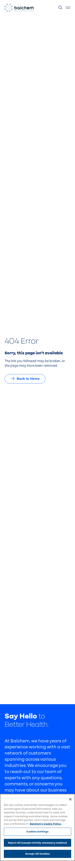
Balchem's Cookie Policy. (45, 823)
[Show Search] (60, 7)
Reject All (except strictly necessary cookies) (37, 842)
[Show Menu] (68, 7)
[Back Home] (19, 8)
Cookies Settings (37, 831)
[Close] (70, 799)
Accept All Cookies (37, 853)
